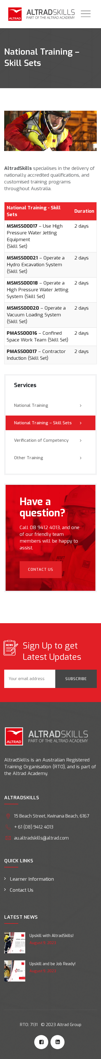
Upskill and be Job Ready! (52, 964)
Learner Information (32, 879)
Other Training (28, 458)
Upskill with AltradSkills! (51, 935)
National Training (31, 405)
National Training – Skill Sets (43, 423)
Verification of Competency (41, 440)
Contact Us (40, 569)
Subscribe (76, 678)
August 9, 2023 (42, 942)
